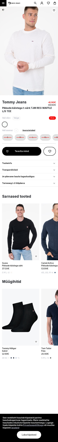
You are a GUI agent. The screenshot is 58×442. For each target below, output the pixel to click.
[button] (29, 163)
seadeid (15, 428)
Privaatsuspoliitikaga (33, 425)
